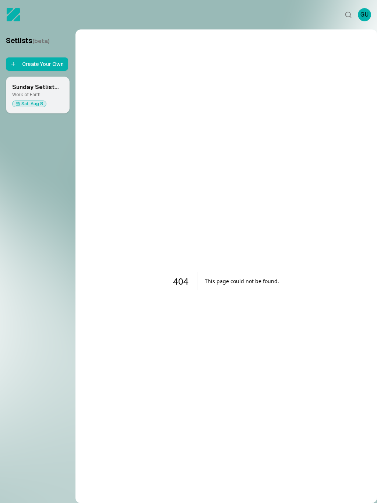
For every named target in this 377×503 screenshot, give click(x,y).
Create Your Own (43, 64)
